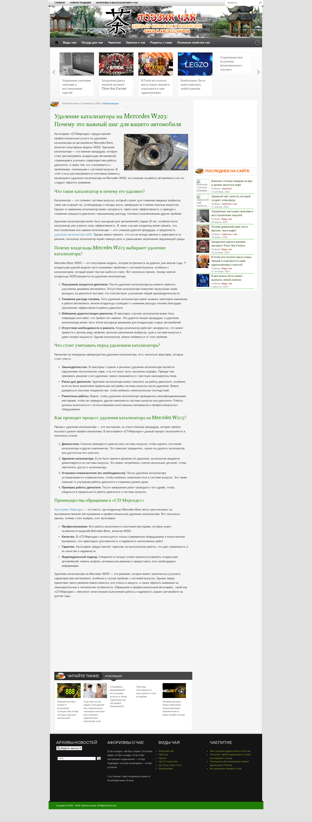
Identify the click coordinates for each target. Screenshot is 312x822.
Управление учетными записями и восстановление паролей (76, 86)
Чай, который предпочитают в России (230, 751)
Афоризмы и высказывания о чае (117, 2)
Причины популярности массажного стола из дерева (146, 691)
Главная (60, 2)
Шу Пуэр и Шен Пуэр (170, 765)
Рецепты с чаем (161, 42)
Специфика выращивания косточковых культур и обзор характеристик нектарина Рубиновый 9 (118, 696)
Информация (110, 103)
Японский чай (166, 751)
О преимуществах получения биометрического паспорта (231, 63)
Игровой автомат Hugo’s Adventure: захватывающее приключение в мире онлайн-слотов (174, 708)
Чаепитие (114, 42)
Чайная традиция (80, 2)
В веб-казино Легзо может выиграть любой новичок (193, 84)
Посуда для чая (92, 42)
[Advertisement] (121, 631)
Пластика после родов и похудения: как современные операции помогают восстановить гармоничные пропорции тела (94, 711)
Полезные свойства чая (193, 42)
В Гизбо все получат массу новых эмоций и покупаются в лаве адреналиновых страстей (155, 87)
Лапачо (162, 758)
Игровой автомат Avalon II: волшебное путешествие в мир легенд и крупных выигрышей (67, 709)
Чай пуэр (163, 754)
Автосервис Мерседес (68, 509)
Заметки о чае (135, 42)
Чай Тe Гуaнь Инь (168, 761)
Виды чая (69, 42)
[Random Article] (257, 43)
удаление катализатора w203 (73, 234)
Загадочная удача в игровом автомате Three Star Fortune (114, 84)
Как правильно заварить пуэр (226, 768)
